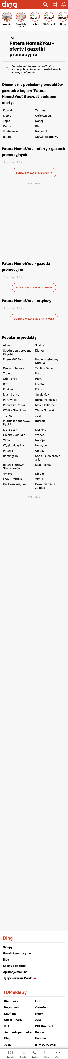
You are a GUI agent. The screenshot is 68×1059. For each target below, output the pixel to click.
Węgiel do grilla (13, 445)
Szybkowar (10, 131)
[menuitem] (10, 1054)
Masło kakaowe (45, 405)
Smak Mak (42, 394)
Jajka (6, 121)
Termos (40, 110)
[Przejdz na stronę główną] (9, 5)
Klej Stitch (10, 429)
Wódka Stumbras (14, 410)
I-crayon (41, 445)
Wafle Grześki (44, 410)
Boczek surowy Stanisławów (13, 466)
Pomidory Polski (14, 405)
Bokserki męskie (46, 400)
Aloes (7, 345)
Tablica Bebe (44, 368)
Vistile (39, 479)
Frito (38, 389)
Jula (38, 415)
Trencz (7, 415)
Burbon (40, 421)
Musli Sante (11, 394)
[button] (45, 4)
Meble (7, 115)
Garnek (8, 126)
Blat (38, 126)
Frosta (39, 384)
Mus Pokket (43, 465)
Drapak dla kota (14, 368)
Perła (38, 378)
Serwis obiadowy (46, 136)
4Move (7, 473)
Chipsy (40, 450)
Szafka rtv (42, 345)
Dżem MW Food (13, 359)
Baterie (40, 373)
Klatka (39, 350)
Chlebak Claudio (14, 435)
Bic (5, 384)
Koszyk (8, 110)
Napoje (40, 440)
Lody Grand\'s (12, 479)
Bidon (7, 136)
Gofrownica (43, 115)
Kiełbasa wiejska (14, 484)
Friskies (8, 389)
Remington (10, 456)
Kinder (39, 473)
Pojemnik (41, 131)
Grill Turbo (10, 378)
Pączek (8, 450)
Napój (39, 121)
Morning (40, 429)
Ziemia (7, 373)
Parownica (10, 400)
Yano (6, 440)
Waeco (40, 435)
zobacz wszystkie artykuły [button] (34, 318)
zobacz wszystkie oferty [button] (34, 172)
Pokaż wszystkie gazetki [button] (34, 287)
